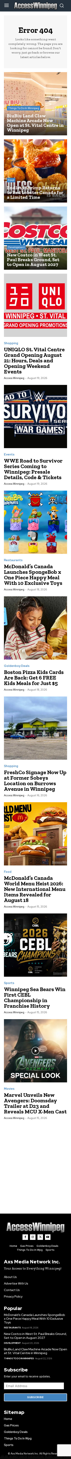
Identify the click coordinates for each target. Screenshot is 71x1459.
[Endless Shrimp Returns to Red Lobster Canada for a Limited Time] (35, 171)
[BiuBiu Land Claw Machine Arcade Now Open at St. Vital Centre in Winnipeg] (35, 103)
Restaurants (13, 560)
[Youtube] (47, 1237)
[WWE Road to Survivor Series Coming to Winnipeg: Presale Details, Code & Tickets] (35, 416)
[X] (40, 1237)
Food (11, 180)
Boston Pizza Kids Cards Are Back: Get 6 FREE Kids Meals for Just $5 (34, 677)
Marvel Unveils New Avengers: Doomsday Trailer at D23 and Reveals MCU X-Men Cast (35, 1103)
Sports (9, 983)
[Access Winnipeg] (35, 1227)
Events (9, 454)
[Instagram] (33, 1237)
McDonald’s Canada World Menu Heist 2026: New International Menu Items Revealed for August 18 (34, 889)
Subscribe (35, 1397)
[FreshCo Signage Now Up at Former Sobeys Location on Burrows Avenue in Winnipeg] (35, 728)
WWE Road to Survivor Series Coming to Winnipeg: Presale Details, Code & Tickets (33, 469)
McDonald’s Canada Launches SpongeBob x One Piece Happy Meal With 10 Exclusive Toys (33, 574)
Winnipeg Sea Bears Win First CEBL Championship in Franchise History (34, 997)
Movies (9, 1088)
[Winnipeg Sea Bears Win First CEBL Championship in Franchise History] (35, 945)
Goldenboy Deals (16, 665)
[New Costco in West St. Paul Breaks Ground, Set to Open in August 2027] (35, 238)
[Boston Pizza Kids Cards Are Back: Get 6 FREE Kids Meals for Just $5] (35, 628)
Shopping (11, 343)
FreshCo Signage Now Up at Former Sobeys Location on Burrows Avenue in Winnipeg (35, 780)
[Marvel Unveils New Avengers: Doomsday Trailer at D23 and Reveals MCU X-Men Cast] (35, 1050)
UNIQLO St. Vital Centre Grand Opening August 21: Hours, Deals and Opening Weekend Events (34, 360)
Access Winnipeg (14, 378)
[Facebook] (25, 1237)
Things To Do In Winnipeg (23, 108)
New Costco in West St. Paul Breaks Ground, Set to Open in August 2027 (35, 1336)
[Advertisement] (35, 1162)
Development (16, 247)
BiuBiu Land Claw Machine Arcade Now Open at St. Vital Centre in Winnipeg (35, 1351)
